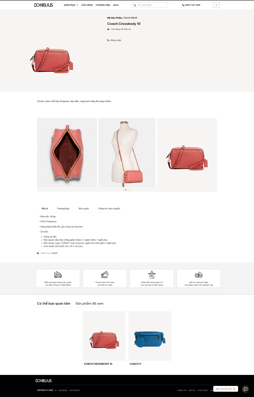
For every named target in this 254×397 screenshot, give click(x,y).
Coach (54, 253)
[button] (40, 152)
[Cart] (216, 5)
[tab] (44, 208)
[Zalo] (246, 389)
